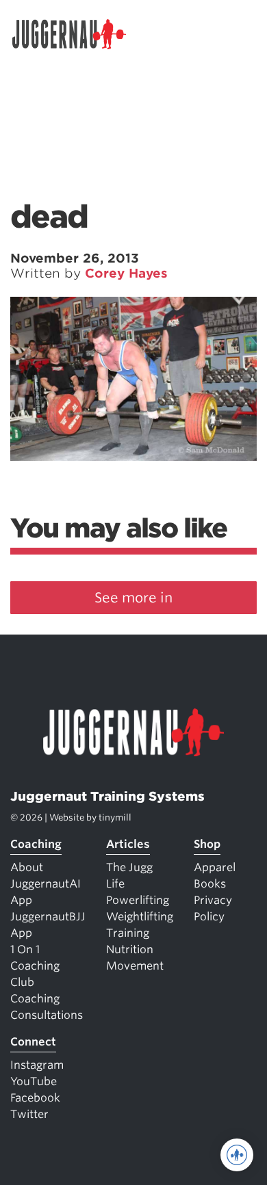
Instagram (37, 1064)
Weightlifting (139, 916)
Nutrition (129, 949)
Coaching (36, 844)
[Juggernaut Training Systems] (75, 34)
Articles (128, 844)
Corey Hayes (126, 273)
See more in (133, 597)
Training (127, 933)
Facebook (35, 1097)
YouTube (33, 1081)
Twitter (29, 1114)
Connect (33, 1041)
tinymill (115, 817)
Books (210, 883)
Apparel (215, 867)
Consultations (46, 1015)
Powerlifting (137, 900)
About (26, 867)
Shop (207, 844)
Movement (135, 965)
